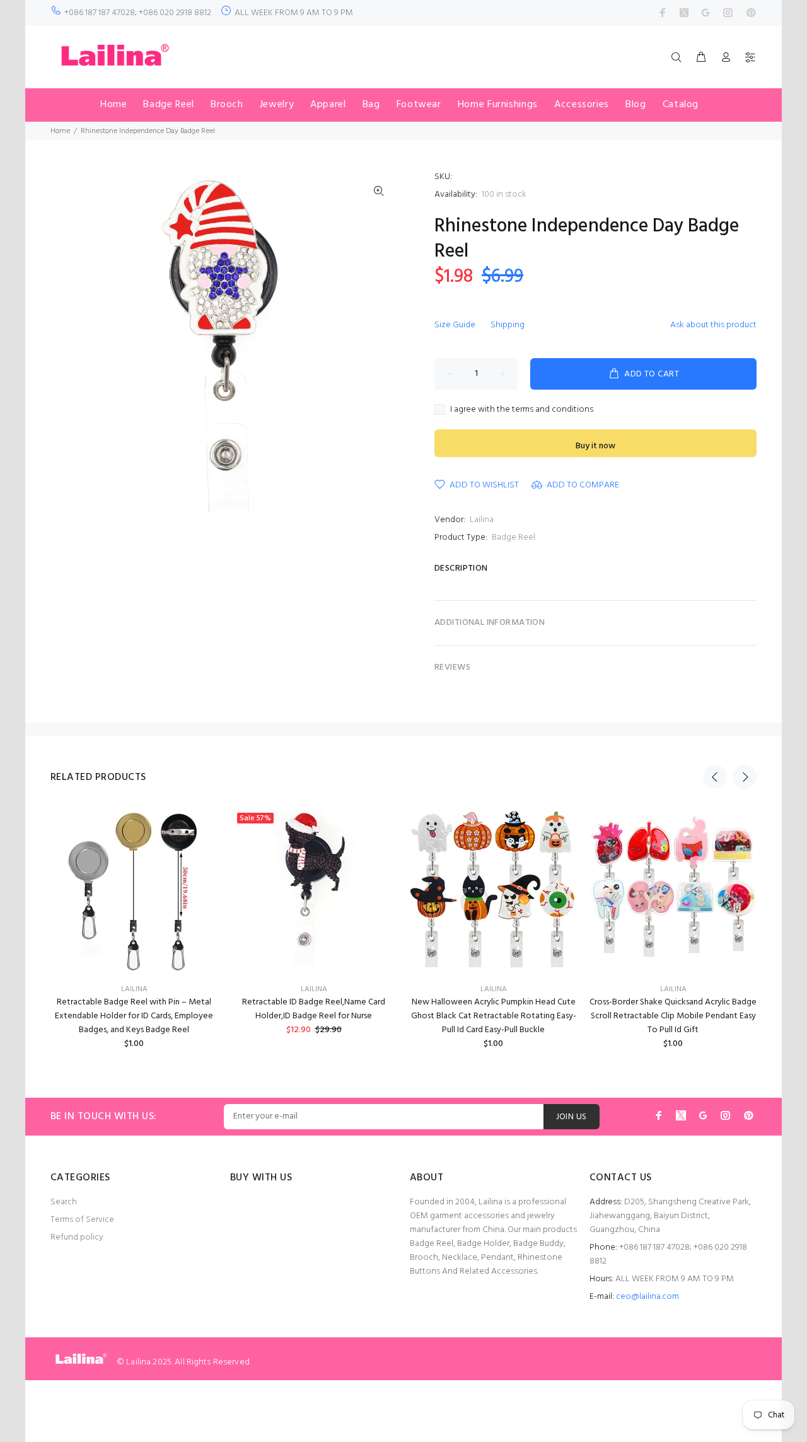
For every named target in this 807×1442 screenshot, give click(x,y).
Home (60, 131)
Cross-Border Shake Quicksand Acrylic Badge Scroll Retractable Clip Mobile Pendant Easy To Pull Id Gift (673, 1016)
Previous (715, 777)
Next (745, 777)
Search (63, 1202)
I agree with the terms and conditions (521, 410)
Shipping (508, 325)
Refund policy (76, 1237)
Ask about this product (713, 325)
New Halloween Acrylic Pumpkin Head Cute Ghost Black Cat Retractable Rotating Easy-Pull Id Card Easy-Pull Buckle (493, 1016)
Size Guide (454, 325)
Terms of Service (82, 1219)
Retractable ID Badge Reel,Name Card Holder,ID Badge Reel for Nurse (313, 1009)
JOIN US (571, 1117)
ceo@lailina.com (647, 1296)
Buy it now (595, 446)
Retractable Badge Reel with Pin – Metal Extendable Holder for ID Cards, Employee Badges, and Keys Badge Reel (134, 1016)
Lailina (482, 520)
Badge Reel (513, 537)
